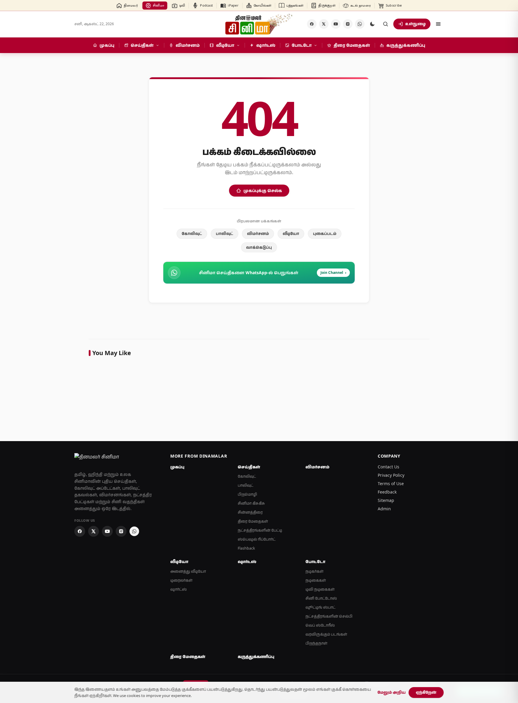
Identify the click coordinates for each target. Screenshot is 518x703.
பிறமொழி (247, 494)
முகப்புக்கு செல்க (262, 190)
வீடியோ (291, 233)
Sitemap (386, 500)
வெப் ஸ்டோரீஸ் (320, 625)
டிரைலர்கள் (181, 580)
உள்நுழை (415, 23)
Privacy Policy (391, 475)
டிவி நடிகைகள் (320, 589)
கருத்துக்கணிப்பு (256, 656)
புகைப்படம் (324, 233)
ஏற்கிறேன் (426, 692)
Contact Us (388, 467)
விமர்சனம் (258, 233)
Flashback (246, 548)
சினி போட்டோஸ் (321, 598)
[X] (324, 24)
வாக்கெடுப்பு (259, 247)
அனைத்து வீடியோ (188, 571)
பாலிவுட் (224, 233)
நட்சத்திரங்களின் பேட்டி (260, 530)
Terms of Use (391, 483)
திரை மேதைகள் (253, 521)
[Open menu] (438, 24)
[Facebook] (312, 24)
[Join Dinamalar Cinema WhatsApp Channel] (360, 24)
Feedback (387, 492)
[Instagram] (348, 24)
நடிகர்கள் (314, 571)
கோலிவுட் (192, 233)
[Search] (385, 24)
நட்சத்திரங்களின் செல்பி (329, 616)
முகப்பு (177, 467)
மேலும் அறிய (391, 692)
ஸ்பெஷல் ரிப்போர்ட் (256, 539)
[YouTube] (336, 24)
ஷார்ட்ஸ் (178, 589)
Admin (384, 509)
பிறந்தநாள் (316, 643)
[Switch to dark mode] (372, 24)
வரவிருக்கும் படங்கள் (326, 634)
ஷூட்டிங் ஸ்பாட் (320, 607)
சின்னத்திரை (250, 512)
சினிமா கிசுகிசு (251, 503)
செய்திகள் (249, 467)
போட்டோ (315, 561)
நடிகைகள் (315, 580)
